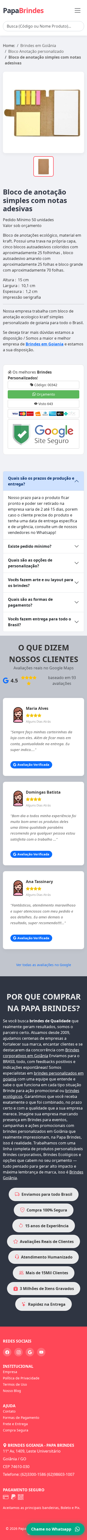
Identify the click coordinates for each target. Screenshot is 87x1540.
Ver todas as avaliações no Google (43, 964)
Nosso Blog (12, 1390)
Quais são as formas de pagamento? (30, 602)
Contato (9, 1411)
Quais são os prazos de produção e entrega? (41, 481)
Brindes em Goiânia (38, 45)
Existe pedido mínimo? (29, 546)
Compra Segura (15, 1430)
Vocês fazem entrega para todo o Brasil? (39, 621)
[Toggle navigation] (77, 10)
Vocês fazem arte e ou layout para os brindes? (40, 582)
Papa (23, 10)
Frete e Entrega (15, 1424)
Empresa (10, 1371)
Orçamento (45, 394)
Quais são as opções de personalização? (30, 563)
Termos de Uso (15, 1384)
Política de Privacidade (21, 1378)
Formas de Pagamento (21, 1417)
